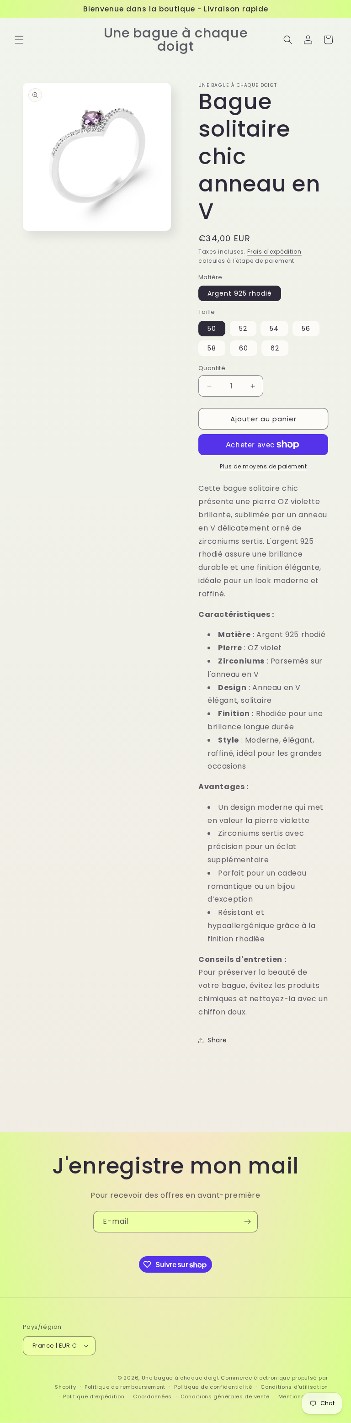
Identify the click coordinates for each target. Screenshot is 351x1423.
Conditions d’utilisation (294, 1387)
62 (275, 348)
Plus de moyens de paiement (263, 466)
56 (306, 328)
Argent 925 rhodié (239, 293)
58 (211, 348)
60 (243, 348)
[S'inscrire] (247, 1221)
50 (211, 328)
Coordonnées (152, 1396)
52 (243, 328)
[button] (19, 40)
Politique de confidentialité (213, 1387)
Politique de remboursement (125, 1387)
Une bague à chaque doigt (180, 1377)
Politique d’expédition (93, 1396)
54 (274, 328)
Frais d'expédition (274, 251)
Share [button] (217, 1040)
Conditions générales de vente (225, 1396)
